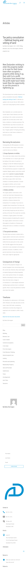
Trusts (4, 374)
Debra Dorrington (8, 46)
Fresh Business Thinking (9, 352)
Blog (21, 46)
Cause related (6, 339)
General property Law (8, 355)
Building (5, 333)
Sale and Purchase (7, 367)
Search (23, 325)
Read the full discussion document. (11, 316)
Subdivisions (6, 371)
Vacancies (5, 383)
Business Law (6, 48)
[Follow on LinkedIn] (4, 571)
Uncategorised (6, 377)
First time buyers (14, 48)
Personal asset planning (8, 361)
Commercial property (8, 343)
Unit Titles (5, 380)
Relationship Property (8, 364)
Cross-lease (5, 346)
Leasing (5, 358)
